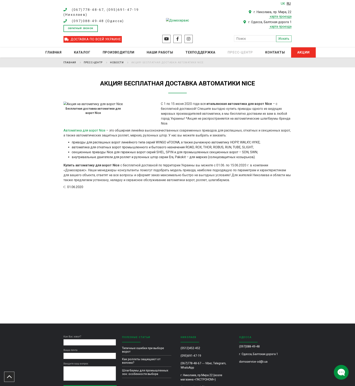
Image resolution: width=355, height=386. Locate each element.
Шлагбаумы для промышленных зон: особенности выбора (145, 372)
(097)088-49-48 (88, 21)
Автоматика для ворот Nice (84, 130)
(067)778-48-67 (191, 363)
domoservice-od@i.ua (253, 361)
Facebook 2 (177, 39)
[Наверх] (9, 377)
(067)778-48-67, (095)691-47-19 (105, 10)
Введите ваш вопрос (75, 363)
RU (289, 4)
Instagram (188, 39)
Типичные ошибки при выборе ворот (143, 349)
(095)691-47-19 (191, 355)
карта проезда (281, 16)
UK (283, 4)
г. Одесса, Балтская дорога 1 (258, 354)
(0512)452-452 (190, 348)
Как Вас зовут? (72, 336)
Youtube (166, 39)
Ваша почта (70, 350)
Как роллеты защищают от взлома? (141, 361)
